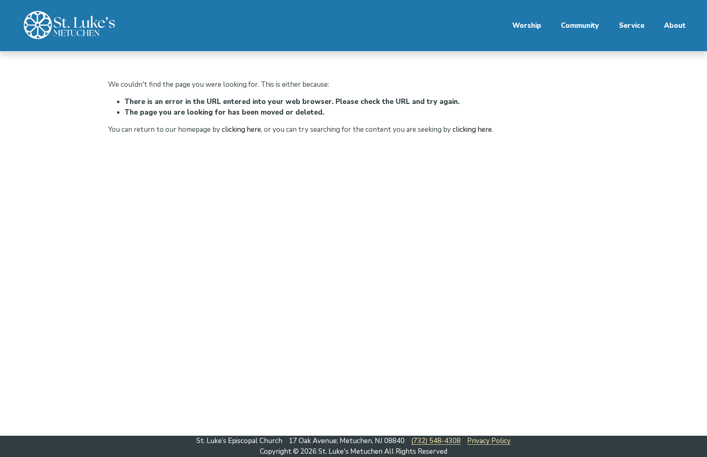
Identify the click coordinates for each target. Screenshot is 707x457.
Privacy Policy (489, 441)
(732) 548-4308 (436, 441)
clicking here (241, 129)
